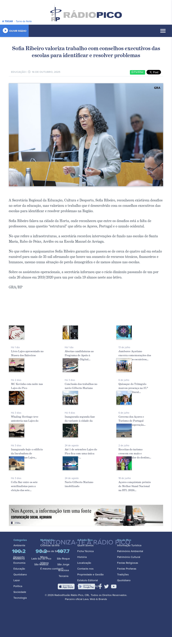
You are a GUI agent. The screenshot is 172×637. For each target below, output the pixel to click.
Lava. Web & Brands (95, 599)
